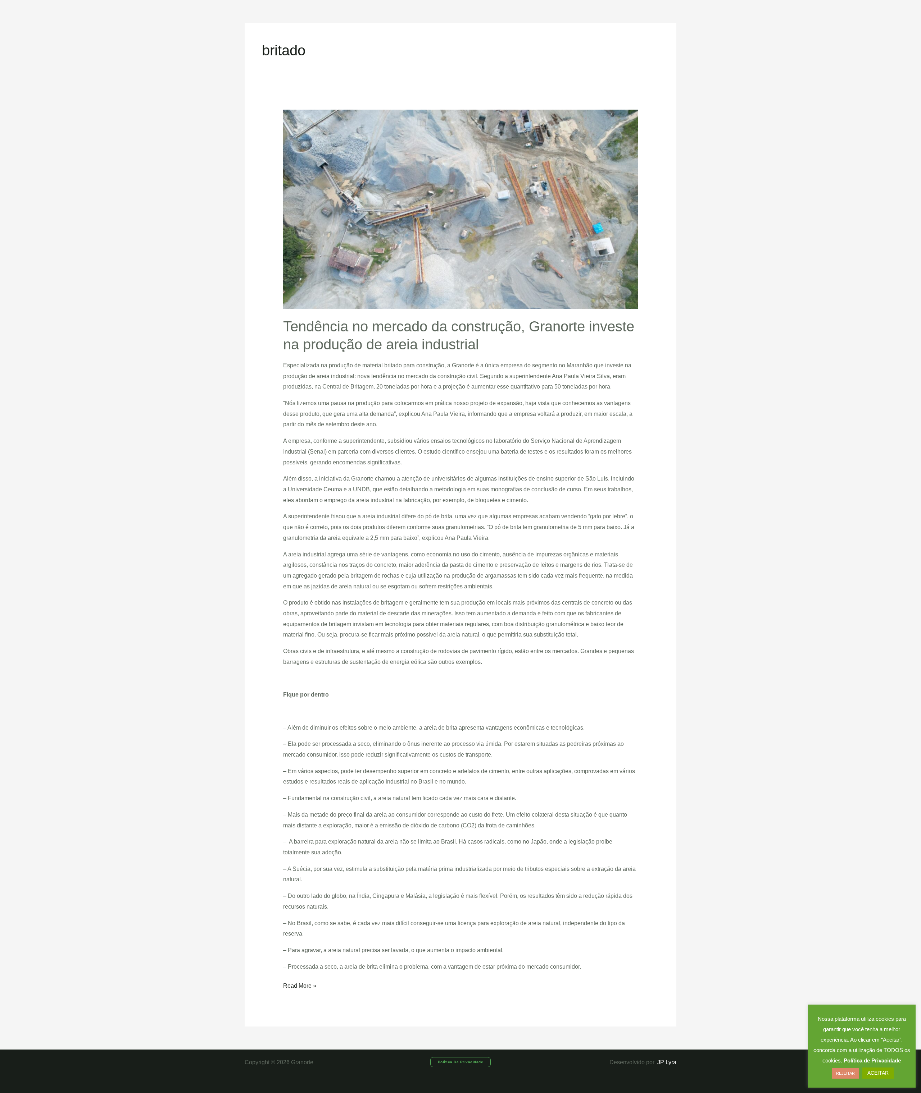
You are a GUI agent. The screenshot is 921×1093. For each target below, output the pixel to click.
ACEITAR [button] (878, 1073)
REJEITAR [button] (845, 1073)
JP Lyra (666, 1062)
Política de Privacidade (872, 1060)
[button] (460, 1062)
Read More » (299, 985)
